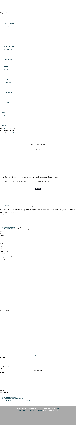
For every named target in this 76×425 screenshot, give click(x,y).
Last (20, 256)
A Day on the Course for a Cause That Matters (9, 227)
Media (38, 416)
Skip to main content (5, 1)
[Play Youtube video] (38, 333)
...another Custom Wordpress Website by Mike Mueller (67, 423)
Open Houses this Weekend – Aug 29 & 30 (8, 228)
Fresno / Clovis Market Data (6, 388)
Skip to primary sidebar (5, 2)
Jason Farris (2, 204)
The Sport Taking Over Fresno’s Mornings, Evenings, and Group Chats (12, 398)
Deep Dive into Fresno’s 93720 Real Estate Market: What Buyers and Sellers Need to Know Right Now (17, 400)
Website (1, 248)
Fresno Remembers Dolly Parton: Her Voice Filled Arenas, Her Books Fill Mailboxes (14, 229)
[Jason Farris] (5, 225)
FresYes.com (7, 205)
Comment (1, 243)
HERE (8, 366)
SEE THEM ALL (38, 355)
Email (1, 246)
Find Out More (38, 188)
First (10, 256)
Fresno (5, 233)
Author (3, 191)
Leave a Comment (13, 132)
